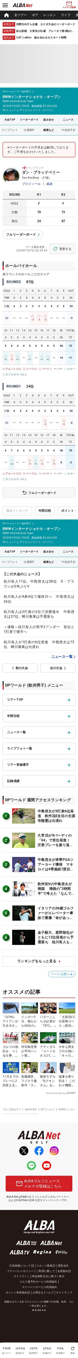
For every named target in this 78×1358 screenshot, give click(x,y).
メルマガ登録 (69, 7)
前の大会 (22, 668)
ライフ (65, 15)
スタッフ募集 (44, 1265)
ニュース (68, 119)
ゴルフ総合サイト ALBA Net (20, 1109)
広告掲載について (20, 1265)
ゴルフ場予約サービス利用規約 (38, 1281)
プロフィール (31, 184)
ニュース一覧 (62, 657)
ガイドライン (22, 1276)
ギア (35, 15)
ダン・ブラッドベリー (41, 172)
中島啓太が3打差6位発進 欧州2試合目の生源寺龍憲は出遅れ (56, 816)
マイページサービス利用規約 (39, 1287)
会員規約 (62, 1271)
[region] (39, 15)
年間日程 (45, 510)
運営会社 (63, 1265)
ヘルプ (50, 1292)
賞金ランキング (17, 510)
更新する (65, 249)
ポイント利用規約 (16, 1292)
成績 (49, 184)
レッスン (49, 15)
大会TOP (9, 119)
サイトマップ (64, 1292)
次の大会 (56, 668)
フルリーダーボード (21, 234)
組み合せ (48, 119)
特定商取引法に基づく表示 (48, 1276)
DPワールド (48, 1109)
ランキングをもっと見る (36, 961)
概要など (48, 130)
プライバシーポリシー (20, 1271)
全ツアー (20, 15)
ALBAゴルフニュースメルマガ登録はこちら (43, 1183)
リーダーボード (29, 119)
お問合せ (37, 1292)
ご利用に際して (45, 1271)
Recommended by (56, 1093)
